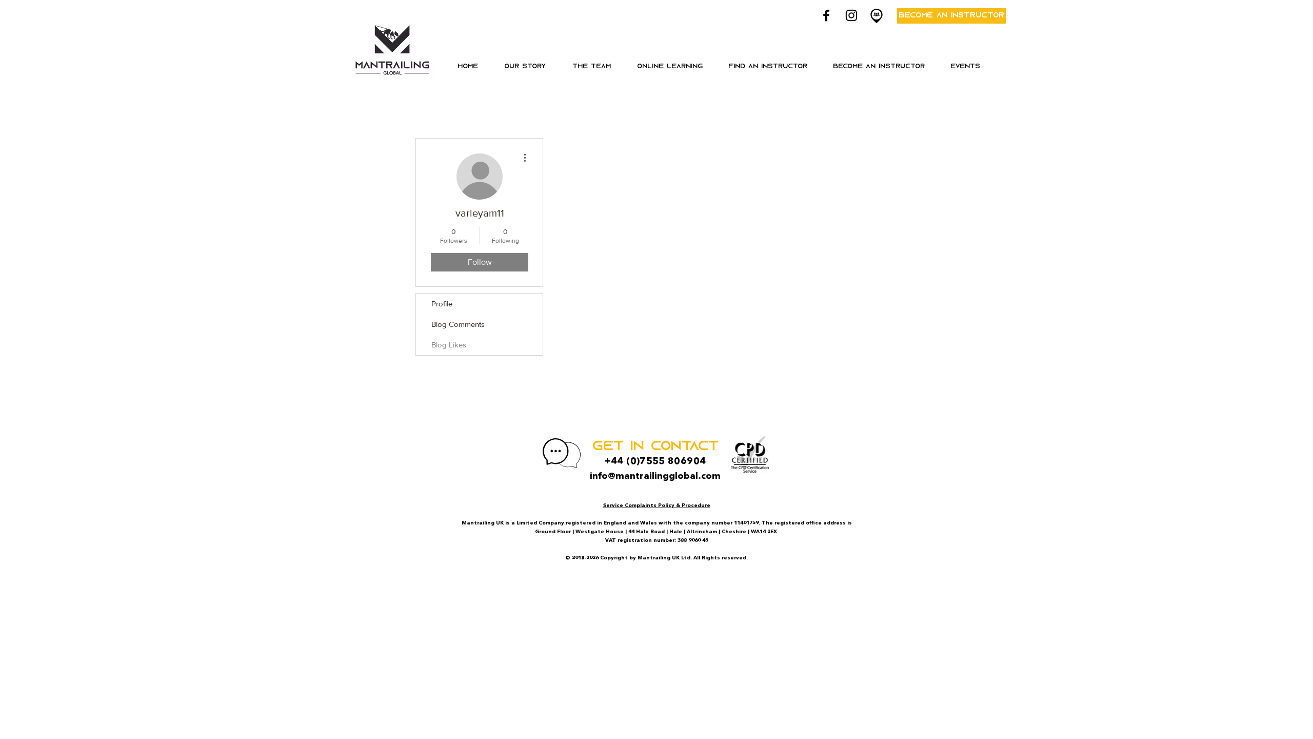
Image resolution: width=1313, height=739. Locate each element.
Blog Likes (448, 344)
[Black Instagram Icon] (851, 15)
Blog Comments (458, 324)
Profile (441, 303)
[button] (669, 66)
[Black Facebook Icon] (826, 15)
